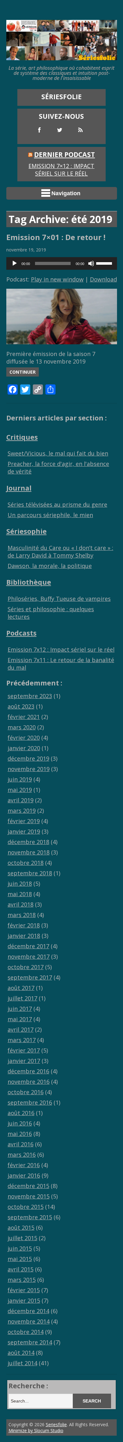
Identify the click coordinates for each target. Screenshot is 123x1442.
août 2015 (21, 1227)
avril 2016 (20, 1144)
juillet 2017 (22, 998)
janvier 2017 (24, 1061)
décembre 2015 (28, 1186)
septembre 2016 (30, 1102)
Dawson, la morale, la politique (50, 566)
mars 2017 (22, 1040)
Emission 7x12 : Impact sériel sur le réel (61, 649)
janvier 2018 (24, 935)
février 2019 (24, 821)
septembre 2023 (30, 696)
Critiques (22, 437)
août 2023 (21, 706)
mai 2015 (20, 1259)
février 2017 (24, 1050)
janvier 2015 (24, 1300)
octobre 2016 (26, 1092)
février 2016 (24, 1165)
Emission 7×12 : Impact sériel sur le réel (61, 169)
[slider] (105, 262)
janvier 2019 (24, 831)
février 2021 (24, 717)
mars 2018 (22, 915)
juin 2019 (20, 779)
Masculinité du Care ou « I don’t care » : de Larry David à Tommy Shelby (60, 551)
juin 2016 (20, 1123)
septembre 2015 (30, 1217)
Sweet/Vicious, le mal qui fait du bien (58, 453)
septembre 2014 (30, 1342)
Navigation (65, 193)
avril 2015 (20, 1269)
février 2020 (24, 737)
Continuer (22, 372)
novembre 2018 (29, 852)
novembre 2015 (29, 1196)
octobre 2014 (26, 1332)
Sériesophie (26, 531)
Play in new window (57, 279)
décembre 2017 (28, 946)
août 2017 (21, 988)
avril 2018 (20, 904)
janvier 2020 (24, 748)
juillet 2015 (22, 1238)
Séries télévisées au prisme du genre (57, 504)
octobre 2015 (26, 1206)
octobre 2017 (26, 967)
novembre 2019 (29, 769)
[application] (61, 263)
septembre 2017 (30, 977)
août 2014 (21, 1352)
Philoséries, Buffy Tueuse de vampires (59, 598)
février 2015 (24, 1290)
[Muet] (91, 263)
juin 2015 (20, 1248)
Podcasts (21, 632)
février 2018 (24, 925)
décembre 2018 (28, 842)
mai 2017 (20, 1019)
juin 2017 (20, 1008)
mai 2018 (20, 894)
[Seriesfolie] (61, 57)
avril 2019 (20, 800)
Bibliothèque (28, 582)
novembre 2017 (29, 956)
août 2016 (21, 1113)
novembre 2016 (29, 1081)
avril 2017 (20, 1029)
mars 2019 (22, 810)
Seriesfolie (56, 1424)
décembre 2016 (28, 1071)
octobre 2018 (26, 862)
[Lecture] (14, 263)
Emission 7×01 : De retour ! (55, 237)
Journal (19, 487)
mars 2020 (22, 727)
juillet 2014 (22, 1363)
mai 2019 (20, 789)
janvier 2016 (24, 1175)
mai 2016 (20, 1133)
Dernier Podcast (64, 154)
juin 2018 (20, 883)
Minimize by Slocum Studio (36, 1430)
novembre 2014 (29, 1321)
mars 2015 (22, 1279)
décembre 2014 (28, 1311)
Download (103, 279)
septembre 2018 (30, 873)
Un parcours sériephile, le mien (50, 515)
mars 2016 (22, 1154)
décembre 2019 (28, 758)
